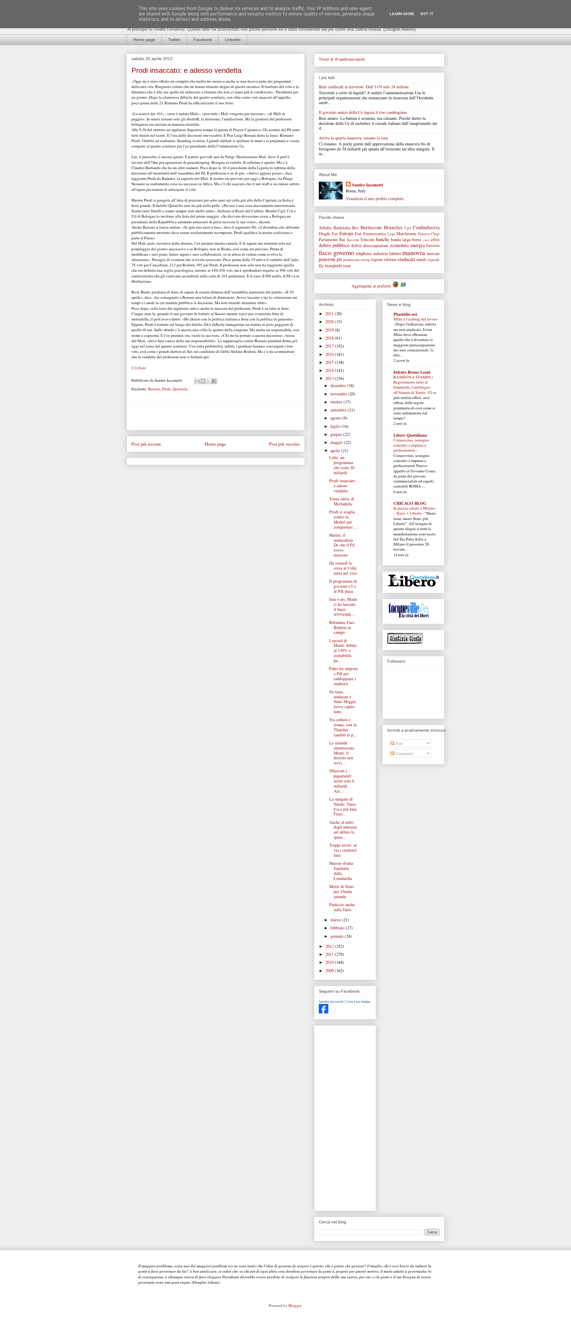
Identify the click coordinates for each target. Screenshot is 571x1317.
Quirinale (180, 389)
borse (416, 239)
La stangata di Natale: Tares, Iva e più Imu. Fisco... (343, 806)
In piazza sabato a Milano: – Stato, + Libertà (414, 510)
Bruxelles (393, 227)
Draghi (324, 233)
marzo (336, 919)
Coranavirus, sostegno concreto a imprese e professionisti (411, 445)
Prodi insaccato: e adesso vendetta (342, 486)
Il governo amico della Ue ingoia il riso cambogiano (363, 112)
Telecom (367, 239)
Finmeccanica (374, 233)
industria (380, 253)
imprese (364, 253)
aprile (335, 450)
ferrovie (433, 245)
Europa (346, 233)
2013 (330, 378)
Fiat (358, 233)
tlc (321, 265)
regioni (377, 259)
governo (343, 252)
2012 (330, 946)
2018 (330, 338)
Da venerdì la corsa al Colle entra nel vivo (343, 568)
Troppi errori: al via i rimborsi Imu (343, 850)
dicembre (338, 385)
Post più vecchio (284, 444)
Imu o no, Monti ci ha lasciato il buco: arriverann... (343, 606)
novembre (339, 394)
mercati (433, 253)
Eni (335, 233)
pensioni (327, 259)
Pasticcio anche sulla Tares (342, 907)
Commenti (403, 753)
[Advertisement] (215, 416)
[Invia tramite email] (197, 381)
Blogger (294, 1305)
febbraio (338, 928)
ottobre (336, 402)
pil (339, 259)
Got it (427, 14)
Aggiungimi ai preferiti (372, 286)
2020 (330, 321)
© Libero (138, 367)
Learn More (402, 14)
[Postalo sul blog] (203, 381)
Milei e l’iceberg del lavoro (415, 319)
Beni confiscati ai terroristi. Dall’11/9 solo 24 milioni (364, 86)
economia (399, 245)
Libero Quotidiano (410, 435)
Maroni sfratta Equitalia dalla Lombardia (341, 870)
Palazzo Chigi (429, 233)
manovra (413, 252)
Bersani (154, 389)
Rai (342, 239)
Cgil (407, 227)
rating (365, 259)
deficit (356, 245)
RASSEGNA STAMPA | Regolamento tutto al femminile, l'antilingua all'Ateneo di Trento (413, 384)
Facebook (202, 39)
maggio (337, 442)
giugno (336, 434)
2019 (330, 330)
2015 (330, 362)
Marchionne (406, 233)
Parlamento (328, 239)
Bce (355, 227)
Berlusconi (371, 227)
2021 (330, 313)
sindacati (406, 259)
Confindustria (426, 227)
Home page (144, 39)
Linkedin (233, 39)
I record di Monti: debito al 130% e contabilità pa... (343, 650)
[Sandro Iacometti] (323, 1012)
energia (417, 245)
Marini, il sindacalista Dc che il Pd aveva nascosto (341, 545)
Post (398, 743)
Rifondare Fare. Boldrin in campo (342, 627)
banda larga (401, 239)
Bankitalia (341, 227)
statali (421, 259)
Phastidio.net (405, 314)
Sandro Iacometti (367, 185)
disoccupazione (375, 245)
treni (347, 265)
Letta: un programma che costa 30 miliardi (341, 465)
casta (426, 240)
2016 (330, 354)
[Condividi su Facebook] (214, 381)
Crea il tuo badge (358, 1001)
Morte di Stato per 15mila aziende (341, 891)
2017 (330, 346)
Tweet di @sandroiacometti (342, 59)
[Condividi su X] (208, 381)
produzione (351, 259)
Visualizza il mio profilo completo (375, 198)
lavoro (395, 253)
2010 (330, 962)
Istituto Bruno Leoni (411, 372)
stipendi (433, 259)
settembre (339, 410)
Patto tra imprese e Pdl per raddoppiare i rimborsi (343, 676)
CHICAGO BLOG (409, 503)
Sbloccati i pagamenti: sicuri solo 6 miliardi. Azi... (341, 780)
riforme (390, 259)
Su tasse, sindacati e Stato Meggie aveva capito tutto (342, 701)
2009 (330, 970)
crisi (435, 239)
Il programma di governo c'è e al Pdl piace (343, 586)
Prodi (166, 389)
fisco (325, 252)
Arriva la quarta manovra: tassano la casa (353, 138)
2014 (330, 370)
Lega (391, 233)
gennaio (337, 936)
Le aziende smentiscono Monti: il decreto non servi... (341, 753)
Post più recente (146, 444)
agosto (336, 418)
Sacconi (353, 239)
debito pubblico (334, 245)
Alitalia (325, 227)
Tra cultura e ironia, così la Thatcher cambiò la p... (343, 727)
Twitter (174, 39)
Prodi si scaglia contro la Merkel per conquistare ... (343, 519)
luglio (335, 426)
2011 (330, 954)
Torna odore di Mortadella (341, 501)
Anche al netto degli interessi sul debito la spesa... (343, 829)
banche (382, 239)
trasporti (333, 265)
